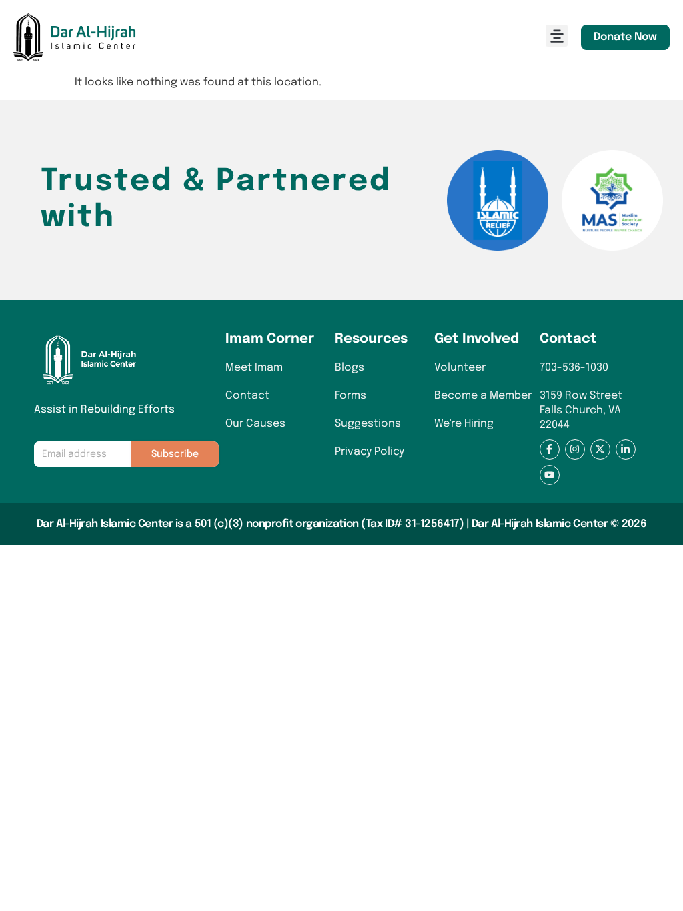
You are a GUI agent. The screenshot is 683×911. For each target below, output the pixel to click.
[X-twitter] (600, 449)
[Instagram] (575, 449)
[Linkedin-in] (626, 449)
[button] (557, 36)
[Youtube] (550, 475)
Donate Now (625, 37)
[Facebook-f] (550, 449)
